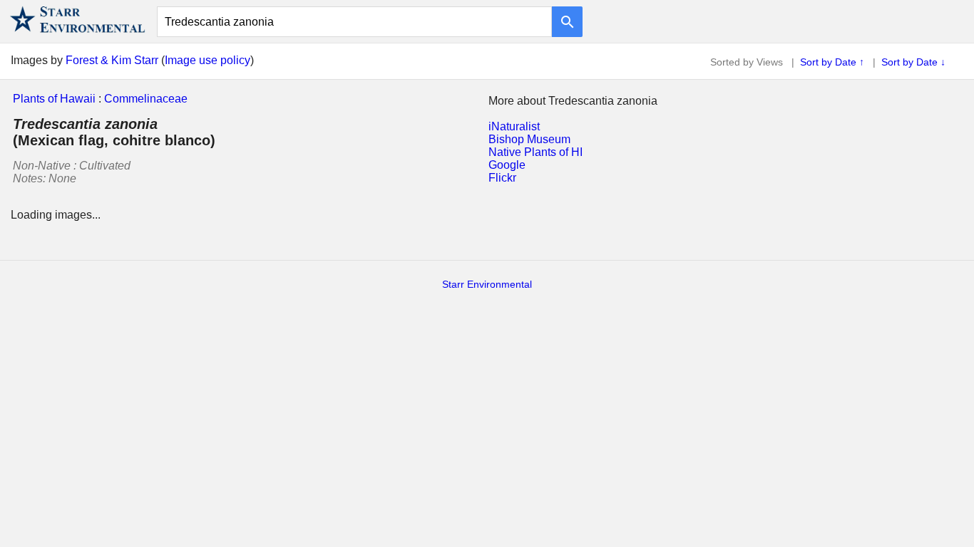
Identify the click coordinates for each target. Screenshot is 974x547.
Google (507, 165)
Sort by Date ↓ (913, 62)
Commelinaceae (146, 99)
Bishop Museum (529, 139)
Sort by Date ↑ (832, 62)
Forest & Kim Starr (112, 60)
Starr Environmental (487, 284)
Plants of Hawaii (54, 99)
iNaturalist (514, 126)
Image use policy (207, 60)
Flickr (502, 178)
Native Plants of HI (535, 152)
